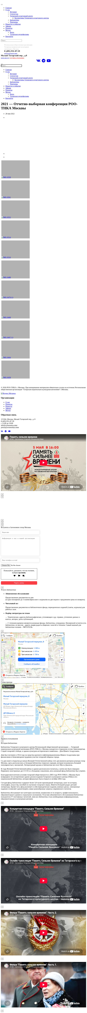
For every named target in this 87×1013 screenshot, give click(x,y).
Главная (8, 8)
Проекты (8, 28)
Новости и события (13, 24)
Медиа (8, 30)
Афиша (8, 26)
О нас (7, 10)
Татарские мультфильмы (19, 34)
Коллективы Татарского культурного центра (31, 18)
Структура (14, 14)
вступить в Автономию (17, 58)
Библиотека (14, 20)
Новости (8, 406)
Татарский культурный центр (21, 16)
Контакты (9, 36)
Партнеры (14, 22)
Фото (12, 32)
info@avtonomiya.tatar (10, 53)
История (13, 12)
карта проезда (5, 58)
